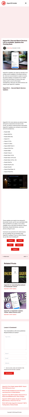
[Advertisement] (14, 23)
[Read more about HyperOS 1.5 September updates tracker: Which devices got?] (15, 300)
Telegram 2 (19, 244)
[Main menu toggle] (25, 3)
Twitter (10, 244)
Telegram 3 (15, 249)
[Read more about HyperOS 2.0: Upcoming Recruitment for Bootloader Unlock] (15, 274)
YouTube (20, 240)
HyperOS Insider (12, 3)
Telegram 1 (10, 240)
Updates (14, 288)
